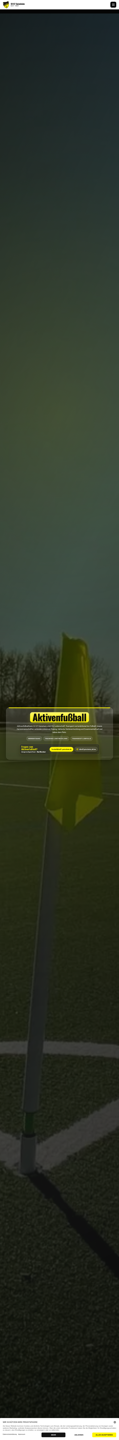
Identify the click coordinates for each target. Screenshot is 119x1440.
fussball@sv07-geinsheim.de (61, 749)
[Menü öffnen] (113, 5)
